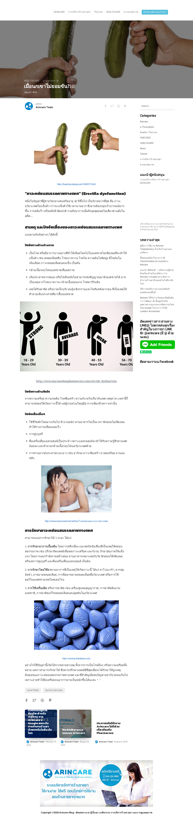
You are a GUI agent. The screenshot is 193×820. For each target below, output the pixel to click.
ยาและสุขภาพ (131, 12)
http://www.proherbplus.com (76, 658)
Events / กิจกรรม (148, 132)
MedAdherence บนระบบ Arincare (73, 731)
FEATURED (145, 137)
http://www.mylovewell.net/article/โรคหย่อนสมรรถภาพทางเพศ (76, 521)
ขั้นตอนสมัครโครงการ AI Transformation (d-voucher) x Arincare (154, 261)
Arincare (59, 12)
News (143, 148)
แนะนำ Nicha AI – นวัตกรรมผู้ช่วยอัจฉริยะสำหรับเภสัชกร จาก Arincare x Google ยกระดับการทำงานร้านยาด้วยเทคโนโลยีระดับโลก (40, 720)
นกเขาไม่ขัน (33, 690)
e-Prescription (147, 127)
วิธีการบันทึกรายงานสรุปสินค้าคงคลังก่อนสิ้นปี (155, 290)
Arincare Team (44, 107)
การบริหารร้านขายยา (79, 12)
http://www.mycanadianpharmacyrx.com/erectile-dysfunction (76, 381)
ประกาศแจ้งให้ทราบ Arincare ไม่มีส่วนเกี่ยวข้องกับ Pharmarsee (109, 728)
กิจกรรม (98, 12)
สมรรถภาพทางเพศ (53, 690)
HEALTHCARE (113, 12)
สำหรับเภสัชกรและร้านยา (155, 12)
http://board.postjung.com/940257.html (76, 184)
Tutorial (143, 154)
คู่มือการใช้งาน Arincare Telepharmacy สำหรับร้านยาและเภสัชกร (156, 249)
